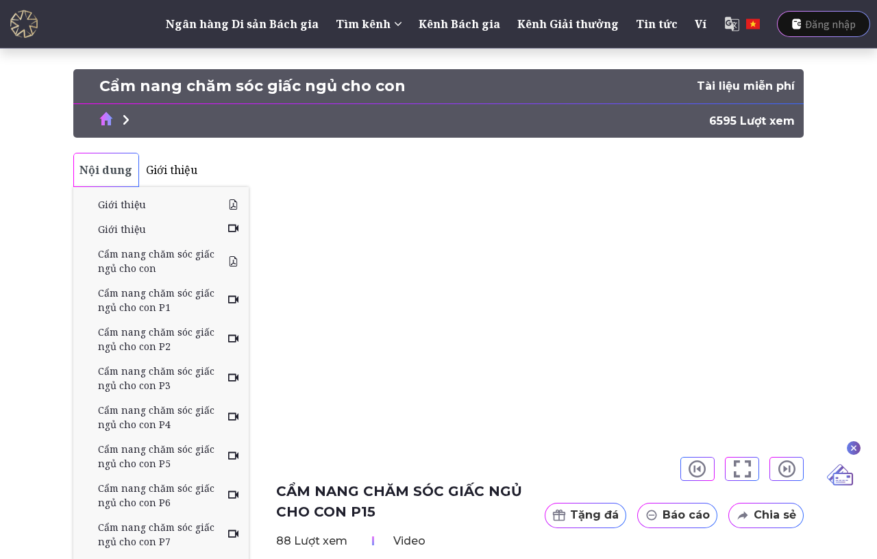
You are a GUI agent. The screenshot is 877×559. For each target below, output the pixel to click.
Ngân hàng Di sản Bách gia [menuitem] (242, 24)
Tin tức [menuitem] (657, 24)
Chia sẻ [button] (775, 514)
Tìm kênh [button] (363, 24)
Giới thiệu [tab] (171, 169)
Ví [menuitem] (700, 24)
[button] (697, 469)
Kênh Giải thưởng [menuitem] (568, 24)
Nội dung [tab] (105, 169)
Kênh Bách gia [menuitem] (459, 24)
